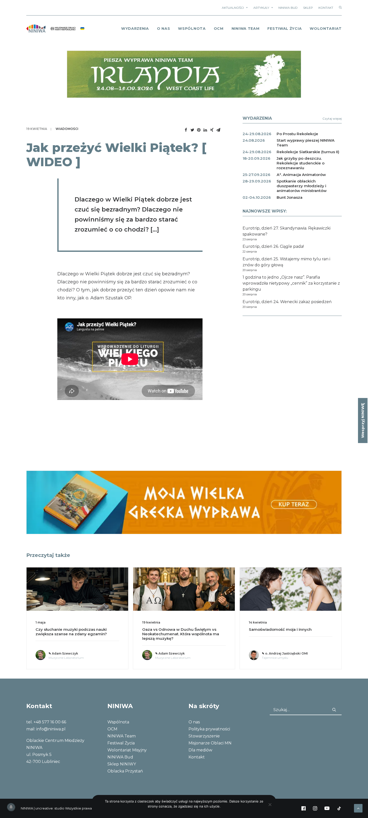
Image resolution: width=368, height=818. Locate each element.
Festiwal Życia (284, 28)
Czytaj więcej (332, 118)
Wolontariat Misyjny (127, 750)
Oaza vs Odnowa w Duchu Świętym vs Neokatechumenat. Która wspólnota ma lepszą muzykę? (180, 634)
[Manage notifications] (11, 807)
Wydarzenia (135, 28)
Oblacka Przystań (125, 771)
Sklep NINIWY (121, 764)
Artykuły (261, 8)
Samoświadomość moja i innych (280, 629)
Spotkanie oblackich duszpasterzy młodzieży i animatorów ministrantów (302, 186)
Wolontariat (326, 28)
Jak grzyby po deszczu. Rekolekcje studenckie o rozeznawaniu (300, 163)
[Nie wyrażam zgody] (269, 804)
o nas (163, 28)
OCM (219, 28)
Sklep (308, 8)
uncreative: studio (49, 808)
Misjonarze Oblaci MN (210, 743)
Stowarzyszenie (204, 736)
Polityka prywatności (209, 729)
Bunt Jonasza (289, 197)
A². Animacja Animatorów (301, 174)
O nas (194, 722)
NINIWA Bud (288, 8)
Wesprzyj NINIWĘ (362, 420)
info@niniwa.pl (51, 729)
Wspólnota (192, 28)
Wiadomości (67, 129)
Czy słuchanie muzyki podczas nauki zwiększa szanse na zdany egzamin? (71, 631)
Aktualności (233, 8)
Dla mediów (200, 750)
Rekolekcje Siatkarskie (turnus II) (308, 151)
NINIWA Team (246, 28)
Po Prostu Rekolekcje (297, 133)
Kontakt (325, 8)
